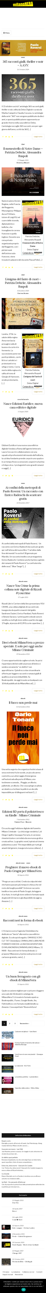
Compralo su (28, 252)
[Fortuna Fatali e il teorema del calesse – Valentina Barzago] (7, 1046)
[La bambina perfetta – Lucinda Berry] (7, 1080)
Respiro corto (6, 1141)
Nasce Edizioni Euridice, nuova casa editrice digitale (23, 405)
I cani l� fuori (17, 1220)
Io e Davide (5, 1174)
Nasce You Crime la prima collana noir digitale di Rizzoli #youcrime (23, 589)
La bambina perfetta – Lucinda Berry (26, 1077)
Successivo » (24, 1023)
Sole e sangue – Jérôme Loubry (23, 1228)
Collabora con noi (28, 1272)
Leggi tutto (38, 136)
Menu (7, 33)
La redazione (15, 1272)
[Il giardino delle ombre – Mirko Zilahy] (7, 1091)
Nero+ (14, 1211)
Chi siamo (6, 1272)
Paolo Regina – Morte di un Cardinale (25, 1245)
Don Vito (15, 1203)
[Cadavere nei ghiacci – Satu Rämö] (7, 1035)
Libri (23, 144)
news (23, 57)
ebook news (23, 581)
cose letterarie (23, 399)
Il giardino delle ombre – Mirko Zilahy (27, 1088)
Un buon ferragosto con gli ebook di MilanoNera (23, 978)
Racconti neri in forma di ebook (23, 920)
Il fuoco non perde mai (23, 702)
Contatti (39, 1272)
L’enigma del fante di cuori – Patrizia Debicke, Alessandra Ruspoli (23, 282)
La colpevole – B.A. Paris (23, 1066)
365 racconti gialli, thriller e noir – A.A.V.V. (23, 63)
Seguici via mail (8, 1274)
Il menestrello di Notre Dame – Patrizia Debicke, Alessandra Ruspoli (23, 152)
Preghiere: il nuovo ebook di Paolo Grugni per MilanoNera (23, 869)
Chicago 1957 (17, 1253)
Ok (24, 1290)
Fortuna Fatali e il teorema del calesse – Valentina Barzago (27, 1043)
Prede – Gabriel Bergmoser (22, 1236)
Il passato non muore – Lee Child (12, 1149)
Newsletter (19, 1274)
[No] (43, 1286)
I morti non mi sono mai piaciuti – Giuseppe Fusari (29, 1055)
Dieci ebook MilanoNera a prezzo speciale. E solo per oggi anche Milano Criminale (23, 646)
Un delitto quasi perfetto (10, 1157)
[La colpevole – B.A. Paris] (7, 1069)
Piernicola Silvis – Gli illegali (22, 1262)
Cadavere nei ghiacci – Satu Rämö (26, 1031)
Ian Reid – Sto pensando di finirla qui (13, 1182)
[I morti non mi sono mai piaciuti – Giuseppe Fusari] (7, 1058)
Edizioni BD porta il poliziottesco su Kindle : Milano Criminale (23, 813)
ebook (23, 698)
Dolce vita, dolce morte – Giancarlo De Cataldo (17, 1166)
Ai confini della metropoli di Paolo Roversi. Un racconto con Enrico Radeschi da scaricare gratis (23, 493)
